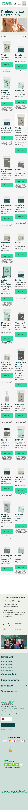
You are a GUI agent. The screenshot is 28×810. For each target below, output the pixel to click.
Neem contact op (8, 725)
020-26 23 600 (12, 600)
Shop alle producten (7, 670)
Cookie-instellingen (6, 729)
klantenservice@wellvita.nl (10, 606)
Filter (4, 36)
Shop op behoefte (6, 667)
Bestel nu (7, 64)
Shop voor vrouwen (7, 661)
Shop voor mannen (7, 664)
